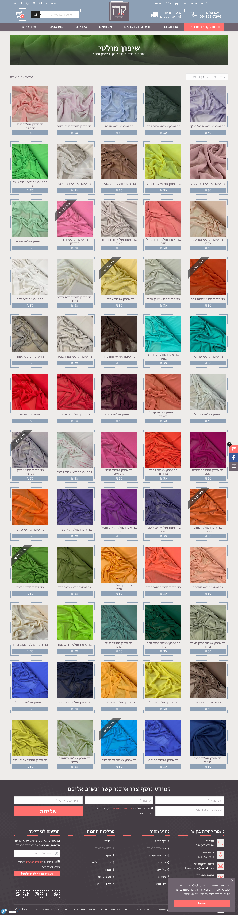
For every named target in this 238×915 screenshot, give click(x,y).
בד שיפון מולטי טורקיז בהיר (163, 356)
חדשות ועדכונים (155, 855)
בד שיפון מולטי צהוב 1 (119, 299)
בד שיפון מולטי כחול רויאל (208, 760)
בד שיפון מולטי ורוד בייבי (74, 472)
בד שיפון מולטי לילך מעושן (30, 472)
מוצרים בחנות (156, 848)
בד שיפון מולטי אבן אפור (163, 299)
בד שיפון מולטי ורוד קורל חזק (163, 241)
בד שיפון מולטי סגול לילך (207, 126)
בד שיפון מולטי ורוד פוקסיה (119, 472)
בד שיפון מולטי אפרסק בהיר (208, 241)
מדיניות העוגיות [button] (194, 894)
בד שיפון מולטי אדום (30, 414)
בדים (107, 841)
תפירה (107, 869)
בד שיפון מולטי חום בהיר (119, 184)
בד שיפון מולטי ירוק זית (74, 587)
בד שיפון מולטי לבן (30, 299)
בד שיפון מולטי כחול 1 (30, 702)
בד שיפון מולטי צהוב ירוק (30, 760)
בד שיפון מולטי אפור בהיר (74, 356)
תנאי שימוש (52, 3)
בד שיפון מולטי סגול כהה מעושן (163, 529)
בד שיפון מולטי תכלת (119, 126)
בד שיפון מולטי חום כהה (119, 356)
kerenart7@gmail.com (199, 868)
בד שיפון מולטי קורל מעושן (163, 414)
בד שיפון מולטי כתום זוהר (163, 587)
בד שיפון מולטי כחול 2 (163, 760)
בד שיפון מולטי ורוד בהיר (74, 126)
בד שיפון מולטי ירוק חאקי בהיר (207, 644)
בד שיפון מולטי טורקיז (207, 356)
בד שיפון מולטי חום (208, 702)
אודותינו (160, 884)
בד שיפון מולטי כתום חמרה (208, 529)
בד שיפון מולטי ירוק (30, 587)
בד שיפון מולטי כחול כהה (75, 702)
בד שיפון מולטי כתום (30, 529)
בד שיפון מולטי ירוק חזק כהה (163, 644)
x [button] (232, 880)
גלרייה (161, 869)
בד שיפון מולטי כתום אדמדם (163, 472)
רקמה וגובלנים (101, 862)
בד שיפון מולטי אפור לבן (207, 414)
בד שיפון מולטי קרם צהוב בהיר (74, 299)
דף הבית (160, 841)
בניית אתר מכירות (40, 909)
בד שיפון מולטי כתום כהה (208, 299)
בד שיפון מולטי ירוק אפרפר (119, 644)
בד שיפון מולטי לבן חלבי (74, 184)
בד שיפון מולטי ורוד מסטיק (74, 241)
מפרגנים (160, 876)
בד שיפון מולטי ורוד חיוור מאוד (119, 241)
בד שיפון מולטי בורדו (119, 414)
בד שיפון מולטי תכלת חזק (119, 760)
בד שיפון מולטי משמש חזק (119, 587)
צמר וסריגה (103, 848)
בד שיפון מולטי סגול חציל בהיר (119, 529)
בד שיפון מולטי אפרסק (208, 587)
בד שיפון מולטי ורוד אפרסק (30, 126)
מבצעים (161, 862)
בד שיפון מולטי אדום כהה (74, 414)
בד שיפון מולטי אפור (30, 356)
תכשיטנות (104, 876)
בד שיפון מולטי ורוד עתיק (207, 184)
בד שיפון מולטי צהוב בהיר (30, 645)
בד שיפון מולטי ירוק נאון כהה (30, 183)
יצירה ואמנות (102, 884)
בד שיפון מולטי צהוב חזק (163, 184)
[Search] (35, 14)
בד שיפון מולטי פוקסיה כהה (208, 472)
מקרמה (106, 855)
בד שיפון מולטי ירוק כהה (163, 126)
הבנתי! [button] (202, 903)
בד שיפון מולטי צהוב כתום (119, 702)
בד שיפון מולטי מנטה (30, 241)
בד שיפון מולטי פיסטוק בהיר (74, 760)
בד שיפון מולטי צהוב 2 (163, 702)
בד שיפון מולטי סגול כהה (74, 529)
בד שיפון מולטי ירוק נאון (75, 645)
